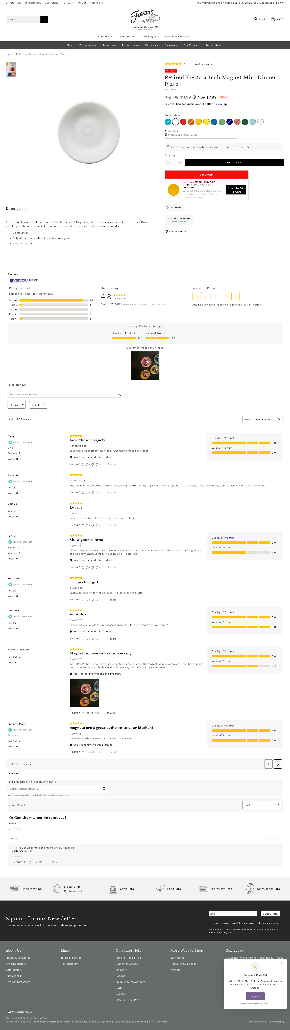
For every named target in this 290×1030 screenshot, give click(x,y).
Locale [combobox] (36, 405)
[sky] (253, 122)
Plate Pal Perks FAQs (128, 957)
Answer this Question (265, 838)
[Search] (44, 19)
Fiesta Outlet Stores (18, 957)
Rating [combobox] (14, 405)
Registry (120, 993)
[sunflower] (206, 122)
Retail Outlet (248, 923)
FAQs (119, 987)
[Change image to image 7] (11, 69)
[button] (179, 220)
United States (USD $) (21, 1011)
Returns (120, 975)
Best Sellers (128, 36)
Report (112, 464)
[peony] (237, 122)
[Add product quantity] (180, 162)
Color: (172, 115)
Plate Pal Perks (269, 923)
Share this (177, 207)
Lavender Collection (178, 36)
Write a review (203, 63)
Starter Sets (106, 36)
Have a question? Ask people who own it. (32, 781)
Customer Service (22, 850)
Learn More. (161, 1021)
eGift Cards (177, 957)
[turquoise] (168, 122)
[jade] (245, 122)
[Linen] (260, 122)
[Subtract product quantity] (168, 162)
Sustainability (14, 975)
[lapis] (214, 122)
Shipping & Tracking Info (130, 981)
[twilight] (229, 122)
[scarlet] (183, 122)
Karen (12, 823)
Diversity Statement (18, 981)
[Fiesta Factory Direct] (145, 19)
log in (247, 147)
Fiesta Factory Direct (38, 1018)
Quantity (170, 155)
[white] (175, 122)
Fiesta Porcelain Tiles (183, 963)
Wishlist (175, 969)
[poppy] (191, 122)
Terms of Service (71, 957)
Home (9, 53)
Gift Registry (150, 36)
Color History (14, 969)
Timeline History (16, 963)
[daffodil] (199, 122)
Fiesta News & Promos (224, 923)
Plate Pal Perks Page (128, 1000)
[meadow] (222, 122)
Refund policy (69, 963)
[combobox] (266, 419)
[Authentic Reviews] (23, 280)
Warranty (121, 969)
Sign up (235, 147)
